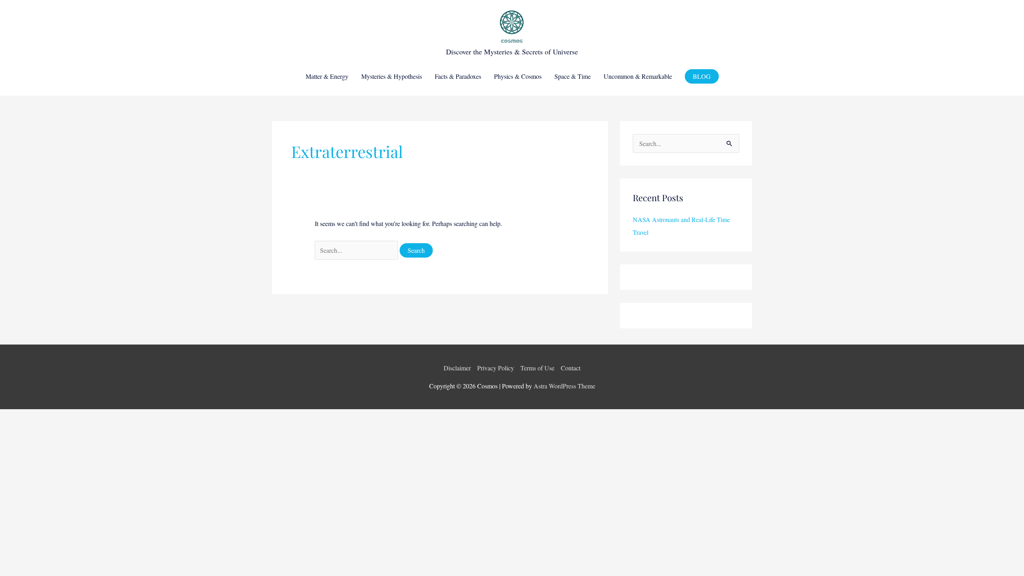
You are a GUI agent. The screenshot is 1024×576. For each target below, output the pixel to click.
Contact (570, 368)
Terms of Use (537, 368)
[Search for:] (357, 250)
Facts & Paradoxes (458, 76)
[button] (702, 76)
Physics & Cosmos (518, 76)
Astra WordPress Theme (564, 386)
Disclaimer (457, 368)
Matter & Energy (327, 76)
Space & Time (572, 76)
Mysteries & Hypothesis (391, 76)
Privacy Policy (495, 368)
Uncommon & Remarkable (638, 76)
